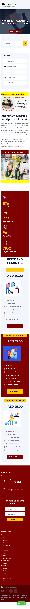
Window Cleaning (11, 66)
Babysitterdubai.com (21, 595)
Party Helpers (7, 571)
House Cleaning (11, 61)
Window (5, 568)
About (5, 540)
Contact (5, 550)
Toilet (4, 573)
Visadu (5, 555)
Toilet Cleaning (11, 77)
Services (5, 543)
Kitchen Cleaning (11, 83)
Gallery (5, 553)
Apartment (6, 576)
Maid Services (7, 545)
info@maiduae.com (15, 490)
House (5, 563)
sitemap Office (7, 578)
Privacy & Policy (7, 548)
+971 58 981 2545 (14, 482)
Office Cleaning (11, 72)
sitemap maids (7, 558)
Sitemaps (5, 581)
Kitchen (5, 565)
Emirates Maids (17, 597)
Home (11, 31)
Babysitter (6, 560)
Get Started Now (13, 326)
